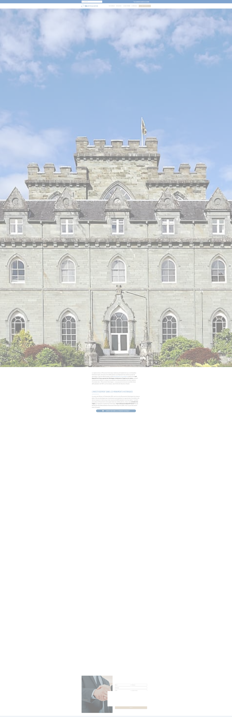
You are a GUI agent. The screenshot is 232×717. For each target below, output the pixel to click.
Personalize (116, 366)
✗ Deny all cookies (121, 362)
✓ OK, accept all (110, 362)
